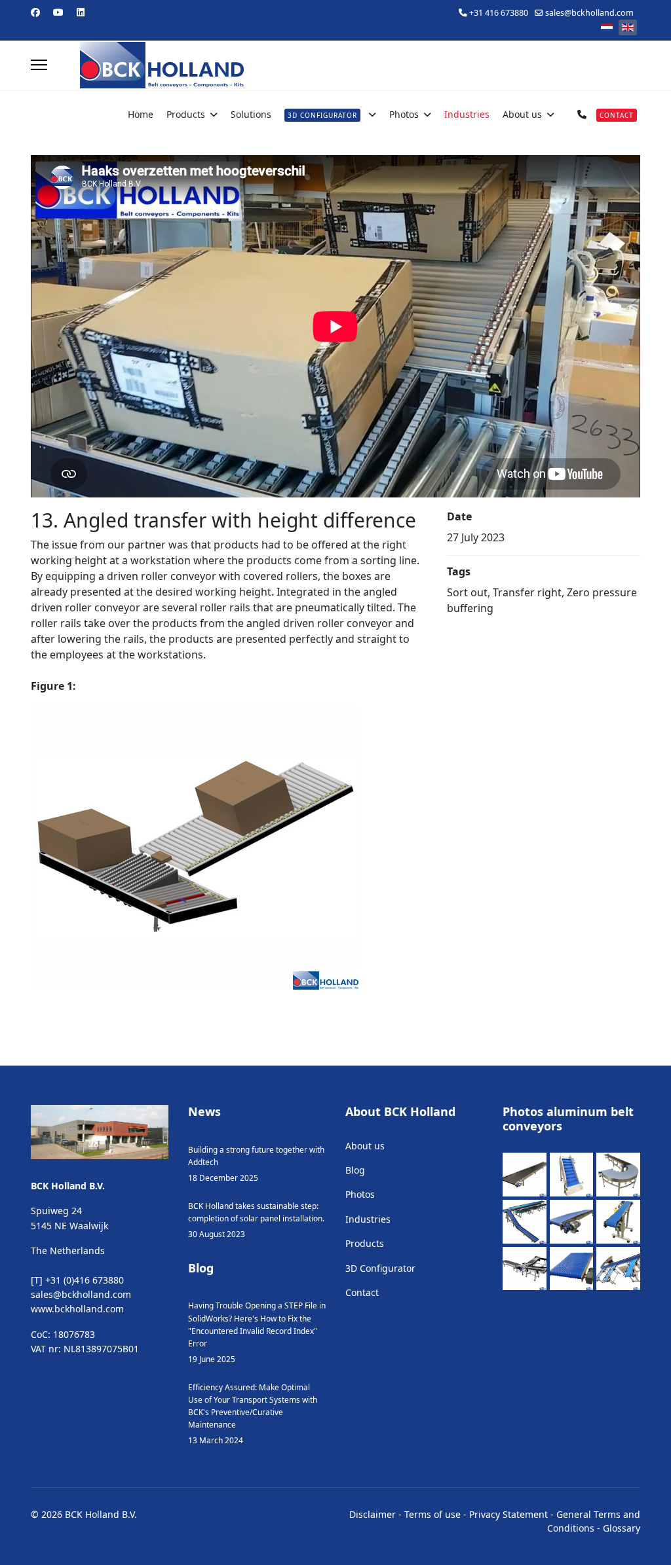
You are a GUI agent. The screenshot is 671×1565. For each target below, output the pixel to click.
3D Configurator (380, 1268)
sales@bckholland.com (589, 12)
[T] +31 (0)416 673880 (77, 1280)
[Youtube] (58, 12)
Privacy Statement (508, 1514)
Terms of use (432, 1514)
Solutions (251, 114)
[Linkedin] (81, 12)
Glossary (621, 1528)
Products (185, 114)
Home (140, 114)
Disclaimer (372, 1514)
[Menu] (39, 65)
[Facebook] (35, 12)
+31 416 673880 (498, 12)
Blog (355, 1170)
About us (522, 114)
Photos (404, 114)
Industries (466, 114)
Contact (362, 1292)
